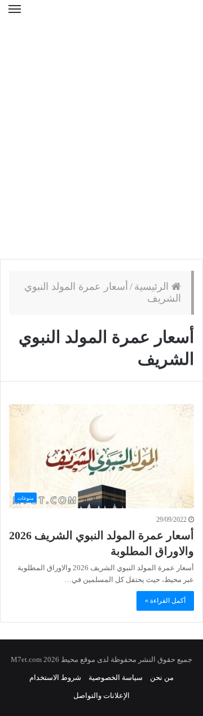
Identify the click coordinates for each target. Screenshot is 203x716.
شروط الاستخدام (55, 677)
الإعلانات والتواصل (101, 695)
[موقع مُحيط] (101, 17)
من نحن (162, 677)
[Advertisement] (101, 146)
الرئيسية (152, 286)
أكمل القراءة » (165, 601)
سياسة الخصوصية (116, 677)
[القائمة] (14, 16)
